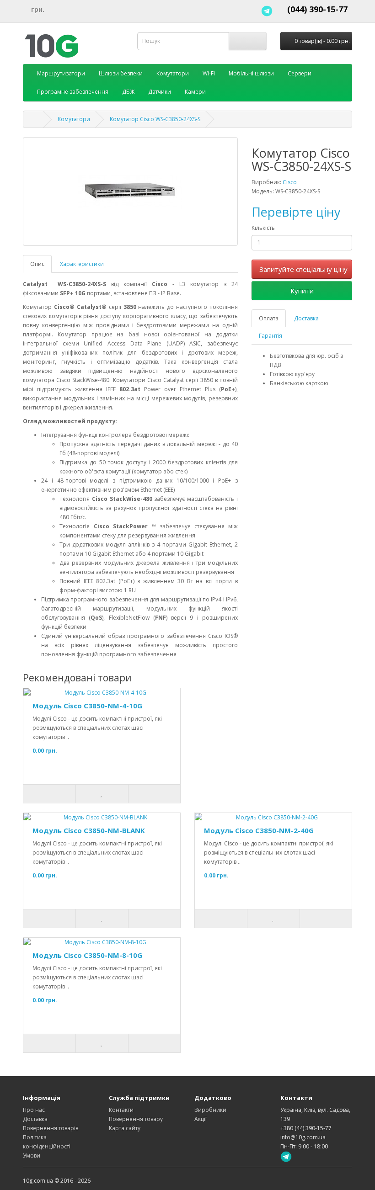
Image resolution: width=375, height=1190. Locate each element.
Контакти (121, 1110)
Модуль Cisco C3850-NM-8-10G (87, 955)
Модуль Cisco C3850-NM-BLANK (88, 830)
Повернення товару (136, 1119)
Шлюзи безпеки (121, 73)
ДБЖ (128, 92)
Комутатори (172, 73)
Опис (37, 264)
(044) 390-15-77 (317, 9)
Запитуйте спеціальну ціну (303, 269)
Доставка (306, 318)
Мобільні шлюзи (251, 73)
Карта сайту (124, 1128)
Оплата (269, 318)
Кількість (263, 228)
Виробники (210, 1110)
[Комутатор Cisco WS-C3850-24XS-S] (130, 191)
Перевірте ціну (296, 211)
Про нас (34, 1110)
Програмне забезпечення (72, 92)
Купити (302, 290)
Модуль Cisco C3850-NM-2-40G (259, 830)
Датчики (159, 92)
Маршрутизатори (61, 73)
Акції (200, 1119)
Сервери (299, 73)
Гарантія (270, 336)
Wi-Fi (209, 73)
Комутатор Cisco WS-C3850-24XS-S (155, 119)
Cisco (290, 182)
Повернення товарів (50, 1128)
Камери (195, 92)
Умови (31, 1155)
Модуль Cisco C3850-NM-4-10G (87, 705)
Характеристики (82, 264)
